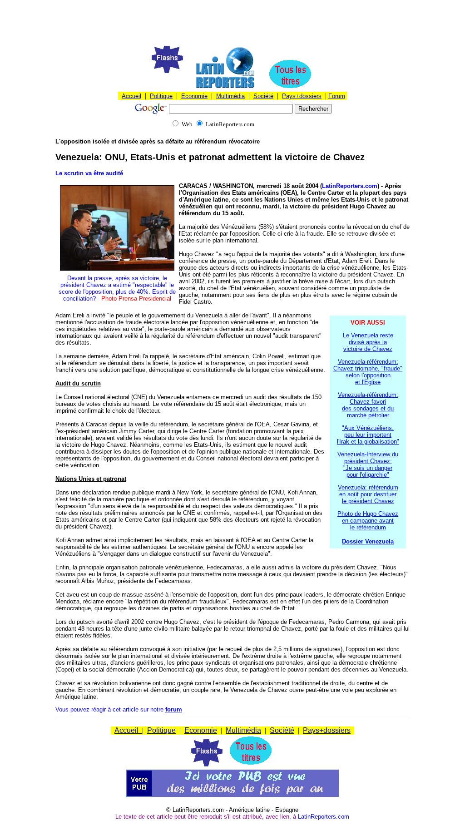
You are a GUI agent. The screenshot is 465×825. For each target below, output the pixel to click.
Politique (161, 96)
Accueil (131, 96)
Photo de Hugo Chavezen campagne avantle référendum (367, 520)
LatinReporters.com (349, 186)
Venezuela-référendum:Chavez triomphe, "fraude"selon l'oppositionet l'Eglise (367, 371)
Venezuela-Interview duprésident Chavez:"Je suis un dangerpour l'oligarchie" (367, 464)
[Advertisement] (232, 24)
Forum (336, 96)
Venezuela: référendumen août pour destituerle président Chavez (368, 494)
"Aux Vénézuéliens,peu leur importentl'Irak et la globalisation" (368, 435)
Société (263, 96)
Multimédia (230, 96)
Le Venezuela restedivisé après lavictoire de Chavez (368, 342)
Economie (194, 96)
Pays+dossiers (302, 96)
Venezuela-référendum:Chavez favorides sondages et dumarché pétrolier (368, 405)
